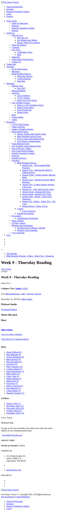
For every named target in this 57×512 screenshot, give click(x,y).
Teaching (10, 67)
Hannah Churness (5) (15, 393)
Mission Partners (19, 91)
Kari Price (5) (12, 383)
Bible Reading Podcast (21, 74)
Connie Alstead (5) (14, 369)
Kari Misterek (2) (13, 388)
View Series (6, 269)
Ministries (10, 83)
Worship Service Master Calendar (31, 228)
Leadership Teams (25, 52)
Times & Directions (14, 7)
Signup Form (22, 112)
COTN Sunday (23, 98)
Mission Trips (18, 86)
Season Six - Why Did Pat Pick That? (38, 189)
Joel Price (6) (11, 364)
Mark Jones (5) (12, 381)
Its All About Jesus (20, 69)
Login (8, 14)
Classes (20, 209)
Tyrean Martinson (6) (15, 357)
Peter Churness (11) (14, 366)
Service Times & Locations (28, 42)
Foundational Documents (28, 218)
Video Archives (18, 127)
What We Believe (19, 45)
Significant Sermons (25, 213)
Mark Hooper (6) (13, 359)
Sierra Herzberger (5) (15, 371)
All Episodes (11, 253)
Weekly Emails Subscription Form (31, 134)
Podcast (9, 16)
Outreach (16, 93)
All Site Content (19, 223)
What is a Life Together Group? (30, 105)
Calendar (16, 47)
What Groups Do (24, 110)
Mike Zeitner (26, 299)
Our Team (16, 50)
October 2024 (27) (14, 411)
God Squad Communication (29, 141)
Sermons (10, 9)
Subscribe (16, 57)
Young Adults (18, 117)
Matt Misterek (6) (13, 354)
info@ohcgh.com (13, 470)
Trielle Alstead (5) (13, 378)
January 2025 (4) (13, 403)
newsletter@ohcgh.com (12, 435)
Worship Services (19, 158)
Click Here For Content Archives (15, 339)
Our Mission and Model (27, 40)
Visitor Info (11, 64)
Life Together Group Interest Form (26, 146)
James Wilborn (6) (14, 352)
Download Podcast (9, 309)
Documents (17, 216)
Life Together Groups (21, 103)
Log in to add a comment (11, 334)
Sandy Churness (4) (14, 386)
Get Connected (18, 233)
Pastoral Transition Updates (17, 11)
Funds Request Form (21, 144)
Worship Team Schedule (27, 230)
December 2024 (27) (15, 406)
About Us (10, 33)
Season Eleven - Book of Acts (35, 206)
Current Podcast (24, 79)
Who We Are (17, 35)
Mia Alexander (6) (14, 362)
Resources (11, 122)
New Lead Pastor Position (23, 151)
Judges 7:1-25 (21, 288)
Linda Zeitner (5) (13, 391)
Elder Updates (18, 221)
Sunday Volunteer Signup (23, 129)
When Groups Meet (25, 107)
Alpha (14, 119)
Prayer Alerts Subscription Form (30, 139)
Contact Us (17, 62)
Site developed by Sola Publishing (15, 497)
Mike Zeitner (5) (13, 374)
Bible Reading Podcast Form (29, 136)
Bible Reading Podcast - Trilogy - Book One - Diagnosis (30, 256)
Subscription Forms (20, 132)
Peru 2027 (21, 88)
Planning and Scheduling (22, 225)
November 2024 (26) (15, 408)
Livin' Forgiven (29, 211)
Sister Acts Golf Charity (27, 100)
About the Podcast (25, 76)
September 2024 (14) (15, 413)
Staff (19, 54)
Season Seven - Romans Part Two (36, 192)
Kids (14, 115)
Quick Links (11, 21)
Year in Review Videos (22, 148)
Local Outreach (23, 95)
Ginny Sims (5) (12, 376)
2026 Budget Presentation (23, 59)
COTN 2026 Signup (20, 124)
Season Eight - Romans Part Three (37, 194)
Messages (16, 71)
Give (8, 235)
